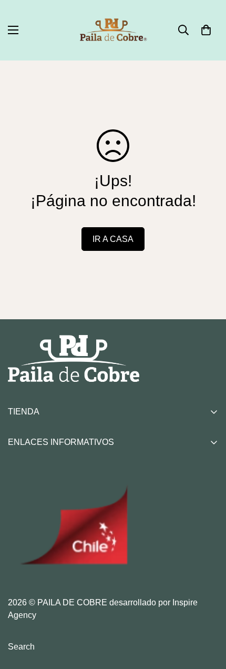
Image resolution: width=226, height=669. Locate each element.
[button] (206, 30)
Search (21, 646)
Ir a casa (113, 239)
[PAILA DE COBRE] (113, 30)
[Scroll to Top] (207, 613)
